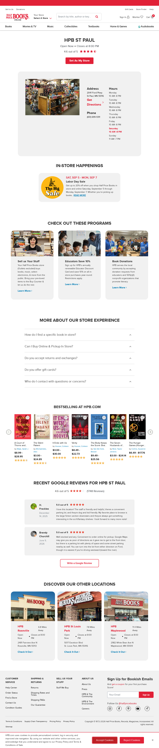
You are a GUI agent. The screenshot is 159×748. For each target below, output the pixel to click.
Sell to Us (9, 9)
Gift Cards (129, 9)
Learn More (24, 290)
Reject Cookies (132, 740)
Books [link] (8, 26)
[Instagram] (109, 708)
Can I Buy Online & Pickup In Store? (49, 346)
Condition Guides (13, 707)
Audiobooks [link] (147, 26)
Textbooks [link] (93, 26)
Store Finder (141, 9)
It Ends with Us (60, 443)
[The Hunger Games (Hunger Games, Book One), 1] (137, 426)
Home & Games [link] (118, 26)
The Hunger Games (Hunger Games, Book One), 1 (136, 444)
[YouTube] (137, 708)
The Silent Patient (38, 444)
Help (152, 9)
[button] (31, 97)
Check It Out (25, 651)
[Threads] (128, 708)
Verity (74, 443)
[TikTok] (147, 708)
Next (150, 432)
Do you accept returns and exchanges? (51, 358)
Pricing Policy (55, 721)
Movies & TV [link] (29, 26)
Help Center (11, 687)
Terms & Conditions (14, 721)
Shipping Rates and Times (40, 693)
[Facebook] (119, 708)
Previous (8, 432)
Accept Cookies (104, 740)
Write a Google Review (79, 563)
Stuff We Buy (62, 687)
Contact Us (10, 702)
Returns (35, 687)
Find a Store (11, 697)
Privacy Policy (69, 721)
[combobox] (79, 16)
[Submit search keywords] (97, 16)
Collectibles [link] (70, 26)
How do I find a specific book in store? (50, 335)
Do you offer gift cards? (40, 370)
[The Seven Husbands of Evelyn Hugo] (118, 426)
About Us (86, 684)
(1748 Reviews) (95, 491)
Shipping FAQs (38, 700)
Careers (85, 708)
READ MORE (80, 195)
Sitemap (9, 727)
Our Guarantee (38, 705)
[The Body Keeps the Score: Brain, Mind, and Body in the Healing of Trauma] (99, 426)
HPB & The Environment (88, 702)
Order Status (11, 692)
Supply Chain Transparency (36, 721)
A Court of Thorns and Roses (19, 444)
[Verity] (80, 426)
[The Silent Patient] (42, 426)
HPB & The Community (87, 695)
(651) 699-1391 (93, 117)
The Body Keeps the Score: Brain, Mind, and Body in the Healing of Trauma (99, 444)
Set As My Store (79, 60)
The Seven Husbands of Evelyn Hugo (116, 444)
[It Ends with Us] (61, 426)
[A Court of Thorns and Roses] (22, 426)
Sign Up (146, 695)
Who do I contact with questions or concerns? (55, 381)
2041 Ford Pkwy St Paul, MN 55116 (95, 99)
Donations (20, 9)
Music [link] (50, 26)
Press (84, 689)
